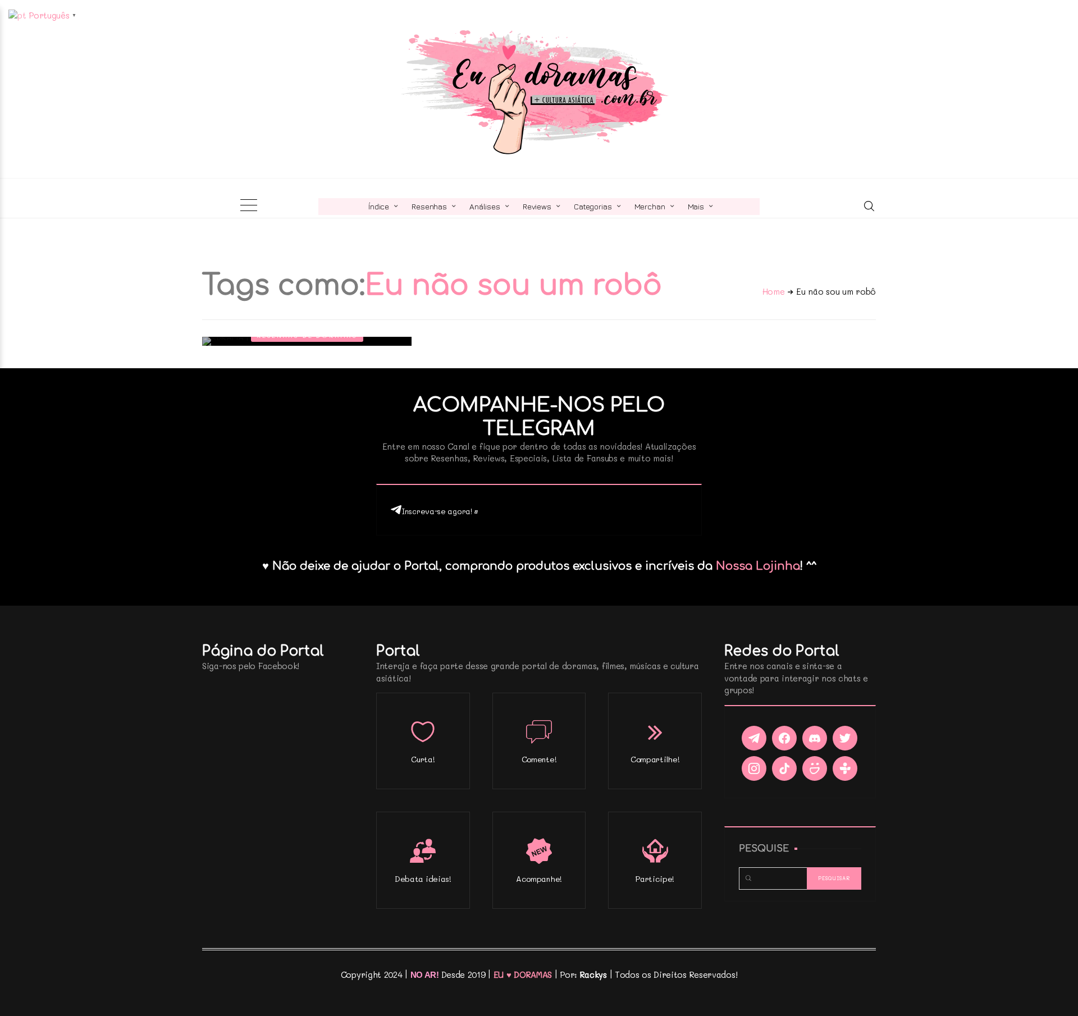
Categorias (593, 206)
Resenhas (429, 206)
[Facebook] (784, 738)
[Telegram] (754, 738)
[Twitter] (845, 738)
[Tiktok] (784, 768)
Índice (378, 206)
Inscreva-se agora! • (439, 511)
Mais (696, 206)
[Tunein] (845, 768)
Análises (484, 206)
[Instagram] (754, 768)
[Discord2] (815, 738)
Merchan (649, 206)
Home (773, 291)
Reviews (537, 206)
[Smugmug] (815, 768)
